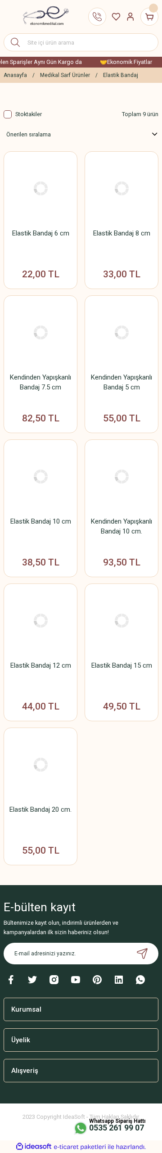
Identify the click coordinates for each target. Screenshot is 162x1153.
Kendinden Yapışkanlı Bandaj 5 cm (121, 382)
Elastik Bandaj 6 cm (40, 233)
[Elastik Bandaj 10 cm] (40, 476)
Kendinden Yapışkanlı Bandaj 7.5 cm (40, 382)
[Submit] (142, 953)
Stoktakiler (28, 114)
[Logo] (42, 16)
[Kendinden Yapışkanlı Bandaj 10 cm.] (121, 476)
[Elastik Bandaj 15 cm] (121, 620)
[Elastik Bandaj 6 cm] (40, 188)
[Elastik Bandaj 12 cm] (40, 620)
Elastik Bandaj (120, 75)
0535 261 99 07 (116, 1127)
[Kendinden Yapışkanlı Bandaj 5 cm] (121, 332)
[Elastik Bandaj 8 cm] (121, 188)
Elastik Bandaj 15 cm (121, 665)
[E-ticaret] (80, 1147)
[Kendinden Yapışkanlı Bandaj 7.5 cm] (40, 332)
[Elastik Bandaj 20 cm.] (40, 764)
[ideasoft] (34, 1147)
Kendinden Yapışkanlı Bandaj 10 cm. (121, 526)
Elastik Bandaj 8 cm (121, 233)
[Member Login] (130, 17)
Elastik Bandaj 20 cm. (40, 809)
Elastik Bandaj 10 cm (40, 521)
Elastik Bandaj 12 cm (40, 665)
